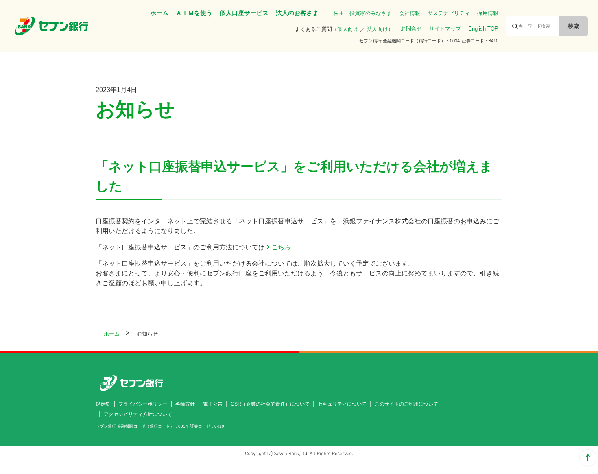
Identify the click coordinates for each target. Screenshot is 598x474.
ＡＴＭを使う (194, 12)
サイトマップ (445, 29)
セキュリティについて (342, 404)
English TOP (483, 29)
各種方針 (185, 404)
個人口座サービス (244, 12)
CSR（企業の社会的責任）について (270, 404)
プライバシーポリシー (142, 404)
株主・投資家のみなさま (363, 13)
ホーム (159, 12)
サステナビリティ (449, 13)
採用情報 (487, 13)
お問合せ (411, 29)
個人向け (347, 29)
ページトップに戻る (588, 458)
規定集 (103, 404)
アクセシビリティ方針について (138, 414)
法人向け (377, 29)
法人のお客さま (297, 12)
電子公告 (213, 404)
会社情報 (409, 13)
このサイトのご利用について (406, 404)
